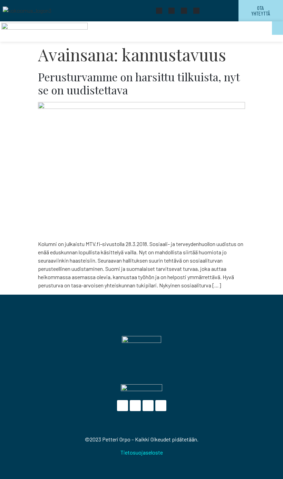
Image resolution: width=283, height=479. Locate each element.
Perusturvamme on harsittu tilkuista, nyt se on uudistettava (139, 83)
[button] (277, 28)
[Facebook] (159, 11)
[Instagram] (196, 11)
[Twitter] (171, 11)
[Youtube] (184, 11)
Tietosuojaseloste (141, 452)
